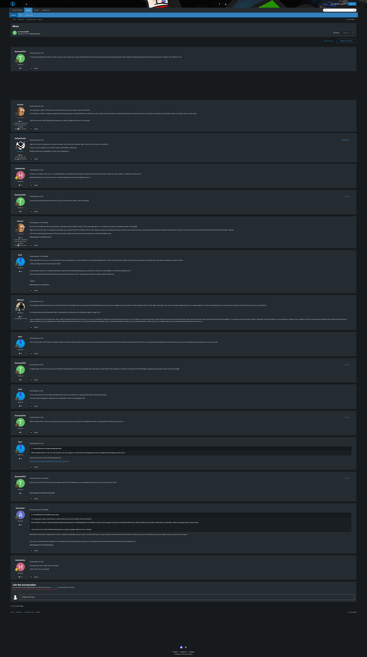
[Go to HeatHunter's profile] (20, 175)
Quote (36, 68)
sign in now (54, 587)
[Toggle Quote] (32, 448)
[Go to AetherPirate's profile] (20, 145)
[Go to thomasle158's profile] (15, 33)
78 (21, 271)
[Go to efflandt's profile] (20, 306)
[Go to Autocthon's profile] (20, 515)
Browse (28, 10)
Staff (20, 15)
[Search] (354, 10)
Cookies (191, 652)
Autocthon (20, 508)
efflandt (20, 300)
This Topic (347, 10)
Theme (175, 652)
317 (21, 185)
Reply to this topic (346, 41)
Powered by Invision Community (183, 654)
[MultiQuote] (31, 68)
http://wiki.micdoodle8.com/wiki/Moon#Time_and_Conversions (49, 461)
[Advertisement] (45, 86)
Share (337, 32)
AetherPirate (20, 138)
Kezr (20, 255)
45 (21, 525)
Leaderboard (46, 10)
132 (21, 316)
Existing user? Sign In (338, 4)
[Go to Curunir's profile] (20, 111)
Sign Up (352, 4)
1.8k (21, 155)
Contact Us (183, 652)
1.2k (21, 121)
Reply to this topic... (29, 597)
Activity (36, 10)
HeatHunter (20, 169)
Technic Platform (17, 10)
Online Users (29, 15)
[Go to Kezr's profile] (20, 261)
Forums (13, 15)
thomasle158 (24, 32)
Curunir (20, 105)
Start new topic (328, 41)
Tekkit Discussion (34, 34)
